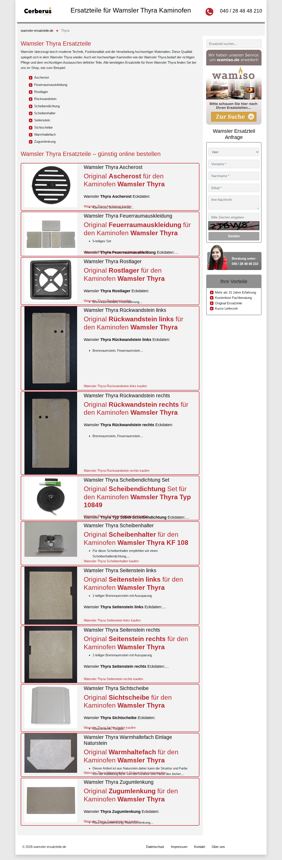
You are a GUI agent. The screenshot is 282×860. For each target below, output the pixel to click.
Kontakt (199, 847)
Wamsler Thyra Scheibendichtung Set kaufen (116, 516)
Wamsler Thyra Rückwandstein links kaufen (115, 386)
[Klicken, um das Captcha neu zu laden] (233, 225)
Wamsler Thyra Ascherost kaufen (108, 206)
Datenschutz (155, 847)
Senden (234, 236)
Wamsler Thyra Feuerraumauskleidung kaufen (117, 252)
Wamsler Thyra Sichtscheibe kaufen (110, 727)
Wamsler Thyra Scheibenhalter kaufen (111, 561)
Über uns (218, 847)
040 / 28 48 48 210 (241, 11)
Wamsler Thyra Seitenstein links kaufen (112, 620)
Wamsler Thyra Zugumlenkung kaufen (111, 821)
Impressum (179, 847)
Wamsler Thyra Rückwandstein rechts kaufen (116, 470)
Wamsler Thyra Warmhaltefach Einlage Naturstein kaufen (125, 773)
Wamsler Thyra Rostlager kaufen (107, 301)
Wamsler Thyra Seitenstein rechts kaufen (113, 679)
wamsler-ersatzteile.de (37, 30)
